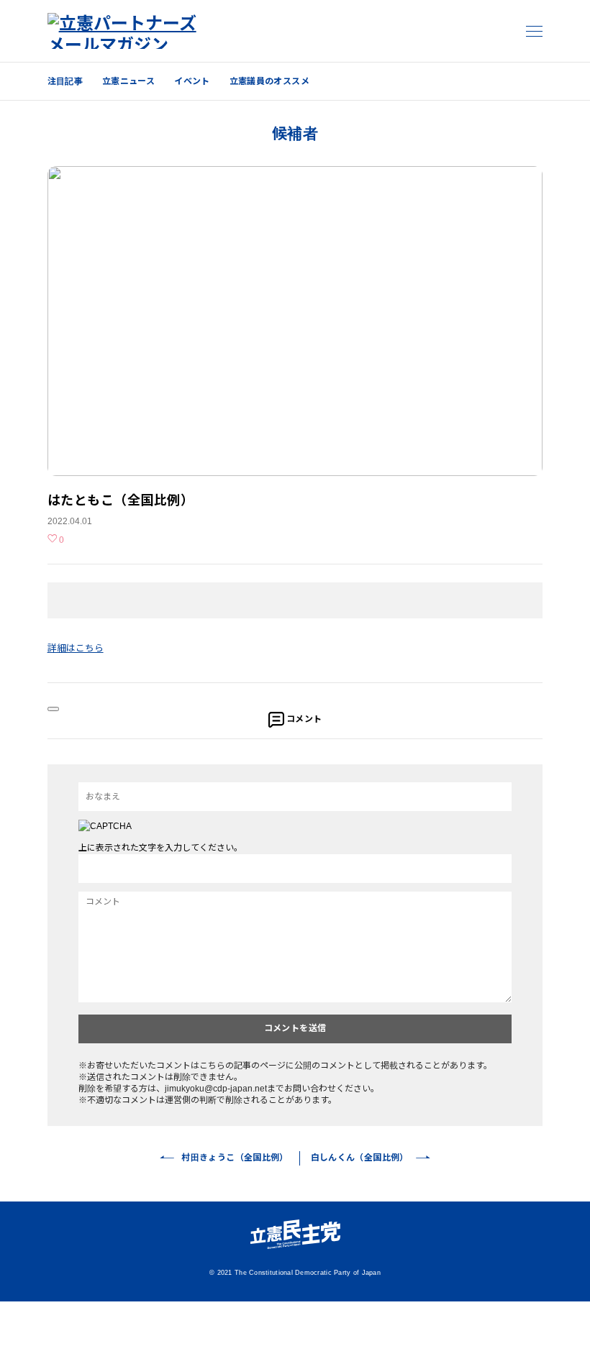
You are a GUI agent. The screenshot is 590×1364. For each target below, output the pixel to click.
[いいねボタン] (53, 709)
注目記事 (65, 81)
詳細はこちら (75, 648)
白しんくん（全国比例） (360, 1158)
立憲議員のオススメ (269, 81)
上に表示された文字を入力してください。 (160, 848)
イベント (191, 81)
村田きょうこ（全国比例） (234, 1158)
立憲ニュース (128, 81)
